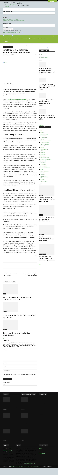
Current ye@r (6, 382)
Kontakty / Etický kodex (10, 4)
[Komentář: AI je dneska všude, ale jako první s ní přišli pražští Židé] (47, 111)
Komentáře (43, 135)
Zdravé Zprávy (44, 137)
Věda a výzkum (9, 46)
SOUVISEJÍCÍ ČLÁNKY (9, 282)
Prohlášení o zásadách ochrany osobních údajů (14, 20)
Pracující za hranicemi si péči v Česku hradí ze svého (30, 274)
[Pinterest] (19, 58)
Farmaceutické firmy (45, 167)
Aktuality (5, 38)
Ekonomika (43, 156)
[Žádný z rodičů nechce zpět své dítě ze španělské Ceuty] (20, 325)
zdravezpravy (6, 54)
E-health (4, 311)
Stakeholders (44, 166)
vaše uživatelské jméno (8, 11)
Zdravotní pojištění (45, 142)
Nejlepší (42, 56)
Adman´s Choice (44, 171)
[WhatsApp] (22, 58)
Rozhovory (40, 38)
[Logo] (7, 35)
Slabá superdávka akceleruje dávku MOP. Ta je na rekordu (46, 238)
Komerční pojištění (45, 157)
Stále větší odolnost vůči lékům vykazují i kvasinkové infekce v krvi (47, 70)
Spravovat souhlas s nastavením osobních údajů (30, 466)
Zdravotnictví (12, 38)
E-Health (46, 38)
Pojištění (30, 38)
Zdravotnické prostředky (46, 159)
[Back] (22, 2)
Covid (42, 169)
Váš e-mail (5, 27)
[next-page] (4, 338)
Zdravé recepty (44, 134)
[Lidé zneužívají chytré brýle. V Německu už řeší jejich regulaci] (20, 307)
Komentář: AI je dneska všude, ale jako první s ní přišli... (47, 117)
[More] (29, 58)
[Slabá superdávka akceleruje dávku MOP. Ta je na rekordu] (47, 230)
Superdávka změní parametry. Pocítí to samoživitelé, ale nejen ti (47, 258)
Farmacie (43, 172)
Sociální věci (24, 38)
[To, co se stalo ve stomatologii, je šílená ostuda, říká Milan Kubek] (29, 431)
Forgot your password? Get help (10, 19)
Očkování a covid (45, 144)
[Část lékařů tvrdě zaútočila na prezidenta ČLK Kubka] (29, 399)
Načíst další (41, 125)
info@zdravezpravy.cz (8, 451)
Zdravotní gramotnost (46, 140)
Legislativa (43, 162)
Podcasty (43, 152)
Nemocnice (43, 145)
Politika (18, 38)
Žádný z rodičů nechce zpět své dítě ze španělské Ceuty (46, 101)
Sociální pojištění (44, 149)
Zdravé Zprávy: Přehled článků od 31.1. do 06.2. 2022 (10, 274)
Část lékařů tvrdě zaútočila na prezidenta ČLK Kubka (28, 405)
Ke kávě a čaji (44, 181)
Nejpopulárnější (44, 57)
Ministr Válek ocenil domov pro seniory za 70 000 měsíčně (29, 421)
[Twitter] (20, 2)
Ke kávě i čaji (6, 41)
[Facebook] (18, 2)
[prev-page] (3, 338)
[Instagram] (19, 2)
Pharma (35, 38)
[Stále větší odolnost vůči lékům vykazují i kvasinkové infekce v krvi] (20, 289)
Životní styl (43, 161)
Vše (41, 54)
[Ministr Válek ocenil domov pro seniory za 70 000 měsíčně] (29, 415)
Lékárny (42, 150)
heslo (4, 16)
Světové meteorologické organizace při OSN (18, 99)
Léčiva (4, 293)
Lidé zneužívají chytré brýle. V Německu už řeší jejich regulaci (47, 86)
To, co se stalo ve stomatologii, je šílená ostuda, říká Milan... (28, 437)
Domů (4, 45)
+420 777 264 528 (7, 448)
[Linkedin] (25, 58)
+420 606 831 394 (7, 450)
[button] (53, 37)
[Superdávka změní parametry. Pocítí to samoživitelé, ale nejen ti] (47, 249)
